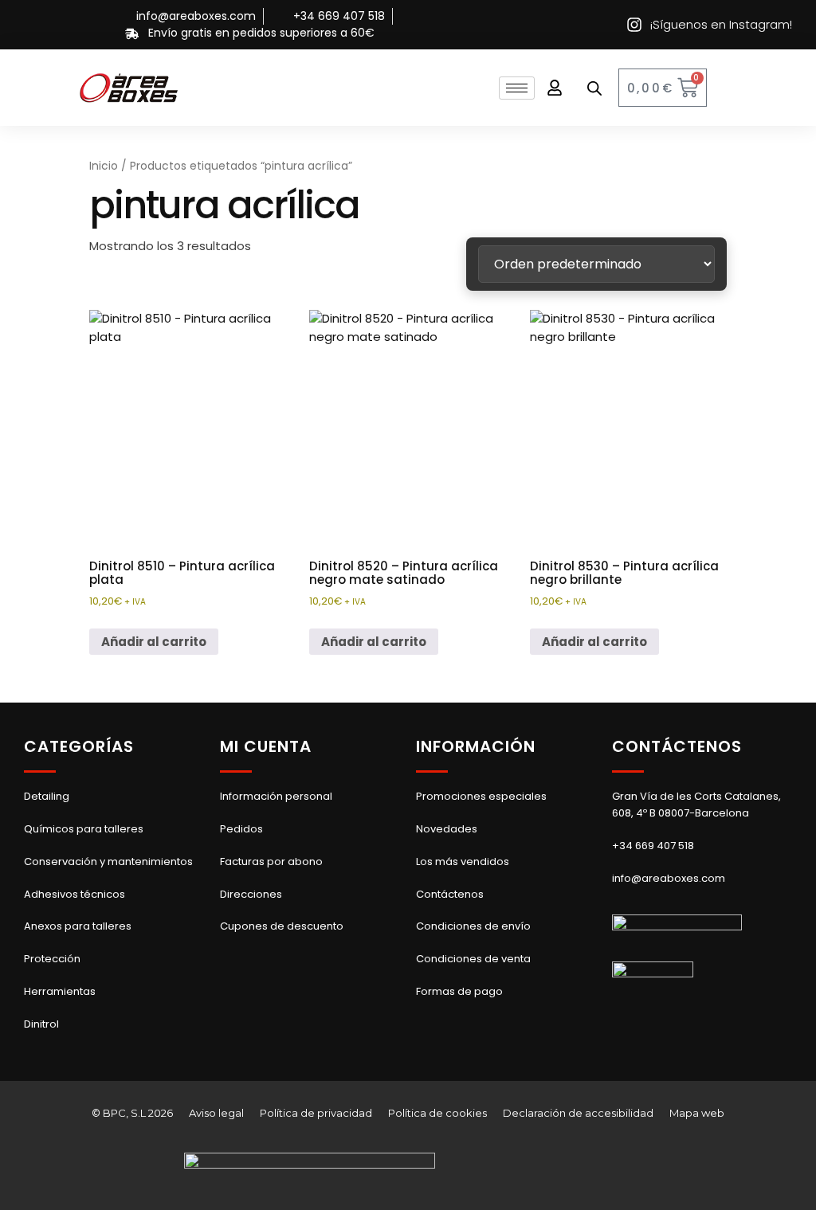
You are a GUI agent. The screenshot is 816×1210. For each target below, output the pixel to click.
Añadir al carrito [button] (153, 641)
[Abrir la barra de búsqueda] (594, 88)
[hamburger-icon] (517, 88)
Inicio (103, 166)
